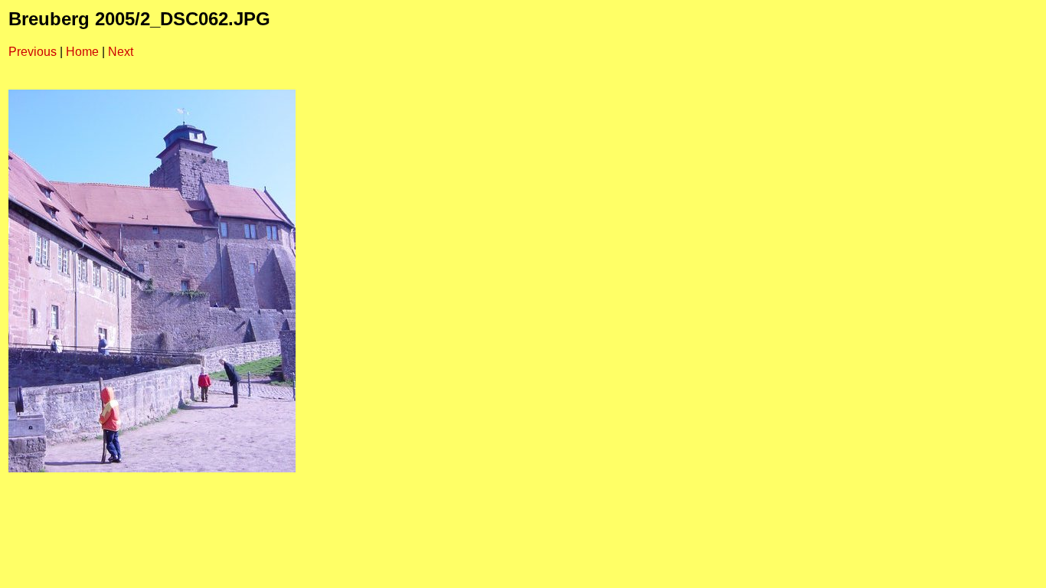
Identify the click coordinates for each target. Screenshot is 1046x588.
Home (82, 51)
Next (120, 51)
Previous (32, 51)
